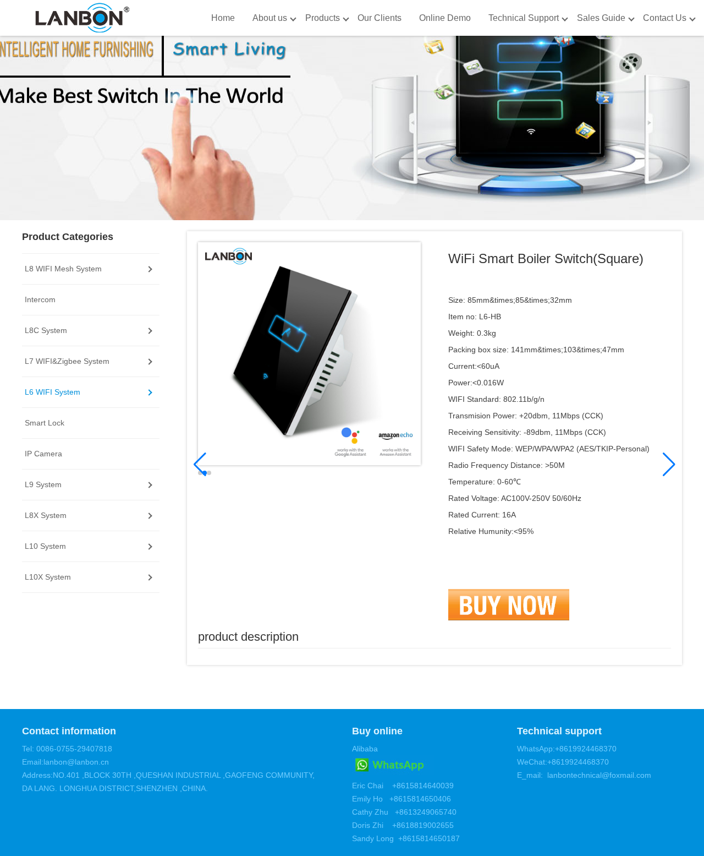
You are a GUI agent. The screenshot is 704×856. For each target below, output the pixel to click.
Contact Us (664, 18)
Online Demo (445, 18)
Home (223, 18)
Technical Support (523, 18)
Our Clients (380, 18)
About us (269, 18)
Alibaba (365, 748)
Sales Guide (601, 18)
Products (322, 18)
